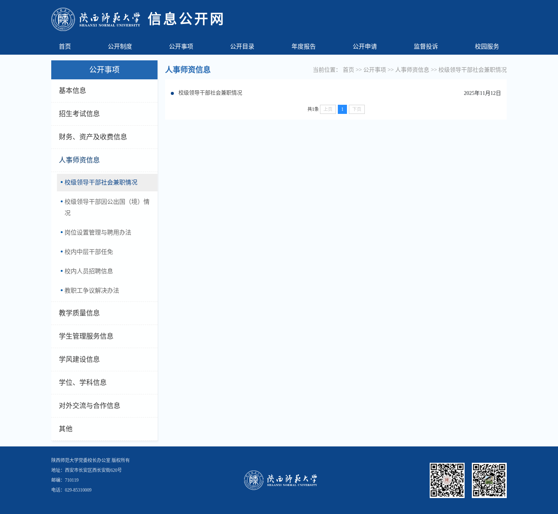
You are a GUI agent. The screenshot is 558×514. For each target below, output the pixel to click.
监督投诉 (426, 46)
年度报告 (304, 46)
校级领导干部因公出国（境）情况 (107, 207)
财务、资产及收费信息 (93, 137)
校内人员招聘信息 (89, 271)
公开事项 (181, 46)
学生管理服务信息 (86, 336)
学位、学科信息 (83, 382)
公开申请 (365, 46)
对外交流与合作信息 (89, 406)
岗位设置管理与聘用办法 (98, 232)
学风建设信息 (79, 359)
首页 (65, 46)
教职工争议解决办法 (92, 290)
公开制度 (120, 46)
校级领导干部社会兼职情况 (101, 182)
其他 (66, 429)
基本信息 (72, 91)
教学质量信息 (79, 313)
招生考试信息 (79, 114)
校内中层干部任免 (89, 252)
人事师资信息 (79, 160)
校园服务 (487, 46)
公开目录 (242, 46)
